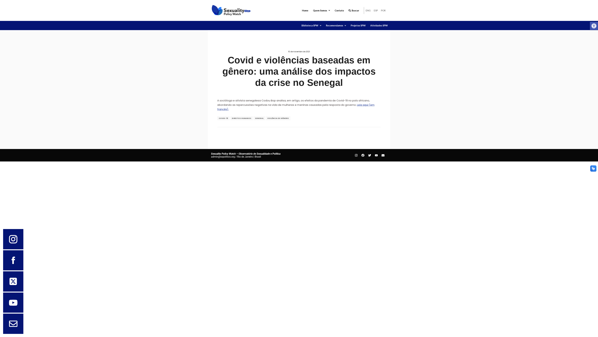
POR (383, 10)
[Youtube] (376, 155)
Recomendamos (334, 25)
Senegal (259, 118)
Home (305, 10)
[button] (594, 26)
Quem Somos (320, 10)
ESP (376, 10)
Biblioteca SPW (309, 25)
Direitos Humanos (241, 118)
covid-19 (223, 118)
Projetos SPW (358, 25)
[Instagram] (356, 155)
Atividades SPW (379, 25)
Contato (339, 10)
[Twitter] (370, 155)
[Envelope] (383, 155)
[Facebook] (363, 155)
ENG (368, 10)
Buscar (355, 10)
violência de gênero (278, 118)
